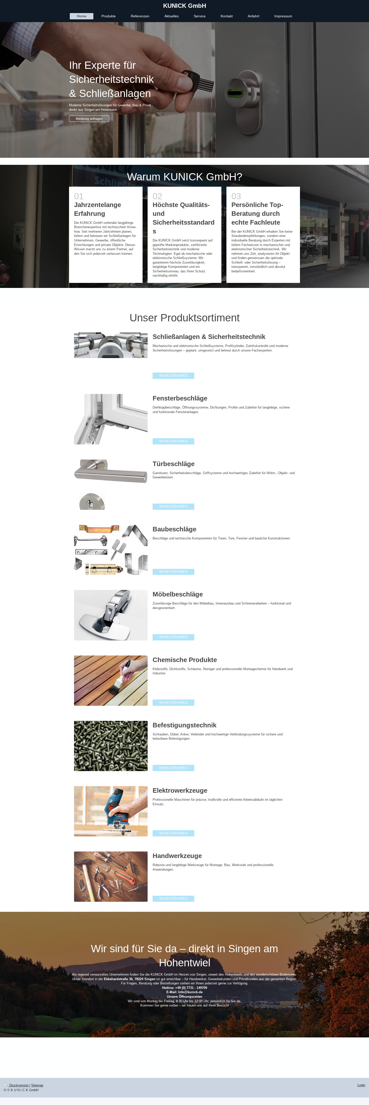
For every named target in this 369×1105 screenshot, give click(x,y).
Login (361, 1085)
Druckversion (18, 1085)
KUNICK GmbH (184, 5)
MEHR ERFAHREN (173, 376)
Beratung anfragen (89, 119)
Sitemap (37, 1085)
